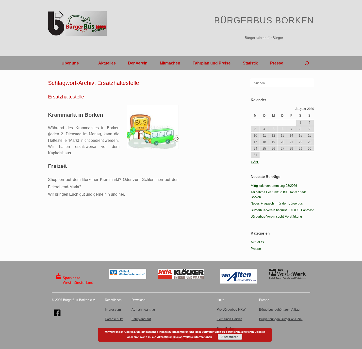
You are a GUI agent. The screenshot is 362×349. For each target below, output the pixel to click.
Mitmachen (170, 63)
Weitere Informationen (197, 337)
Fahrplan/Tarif (141, 319)
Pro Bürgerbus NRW (231, 309)
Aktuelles (107, 63)
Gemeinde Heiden (229, 319)
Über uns (70, 63)
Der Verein (138, 63)
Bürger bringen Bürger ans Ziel (280, 319)
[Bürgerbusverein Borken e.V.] (77, 23)
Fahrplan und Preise (211, 63)
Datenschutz (114, 319)
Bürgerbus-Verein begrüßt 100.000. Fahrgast (282, 210)
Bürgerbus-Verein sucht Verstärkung (276, 216)
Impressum (113, 309)
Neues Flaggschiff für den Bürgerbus (277, 203)
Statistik (250, 63)
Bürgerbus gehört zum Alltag (279, 309)
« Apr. (255, 162)
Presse (276, 63)
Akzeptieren (229, 336)
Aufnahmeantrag (143, 309)
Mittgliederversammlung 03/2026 (274, 186)
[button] (306, 63)
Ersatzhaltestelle (66, 96)
